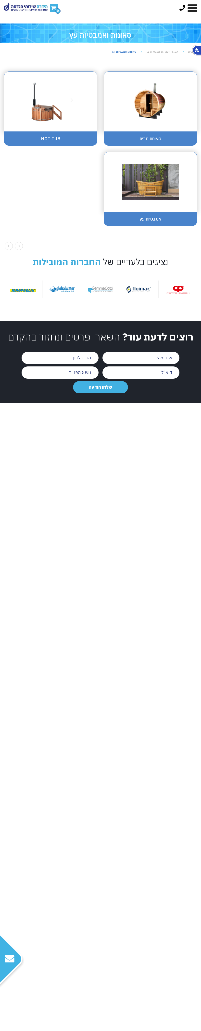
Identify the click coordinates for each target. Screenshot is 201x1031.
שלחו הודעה (100, 387)
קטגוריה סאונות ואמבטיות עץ (162, 51)
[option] (146, 289)
